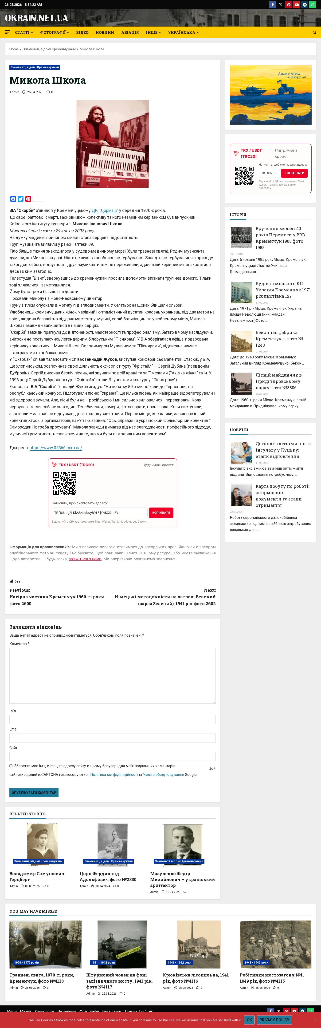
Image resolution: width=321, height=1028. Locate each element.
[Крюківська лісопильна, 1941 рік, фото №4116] (199, 944)
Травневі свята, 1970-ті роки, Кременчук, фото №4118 (41, 978)
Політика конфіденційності (114, 774)
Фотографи (89, 1011)
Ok (249, 1020)
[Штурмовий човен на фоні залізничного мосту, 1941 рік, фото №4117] (122, 944)
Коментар (19, 644)
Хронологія (44, 1011)
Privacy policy (274, 1020)
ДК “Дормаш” (105, 210)
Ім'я (12, 711)
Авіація (130, 32)
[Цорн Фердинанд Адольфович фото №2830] (112, 845)
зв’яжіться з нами (85, 558)
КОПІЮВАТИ (161, 512)
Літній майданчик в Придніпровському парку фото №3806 (279, 381)
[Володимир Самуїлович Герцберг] (42, 845)
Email (13, 729)
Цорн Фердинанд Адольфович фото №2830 (108, 876)
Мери (12, 1011)
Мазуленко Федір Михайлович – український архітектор (182, 879)
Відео (82, 32)
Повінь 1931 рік (139, 1011)
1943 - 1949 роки (256, 962)
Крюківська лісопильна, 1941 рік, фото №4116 (196, 978)
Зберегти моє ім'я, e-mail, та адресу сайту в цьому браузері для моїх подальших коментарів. (95, 766)
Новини (105, 32)
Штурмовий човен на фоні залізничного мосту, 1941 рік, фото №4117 (119, 980)
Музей (25, 1011)
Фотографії (53, 32)
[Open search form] (314, 32)
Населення (66, 1011)
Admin (14, 92)
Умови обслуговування (163, 774)
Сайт (13, 748)
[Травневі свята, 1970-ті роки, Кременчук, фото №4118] (45, 944)
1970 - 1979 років (26, 962)
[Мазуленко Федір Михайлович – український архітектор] (183, 845)
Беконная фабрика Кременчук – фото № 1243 (279, 338)
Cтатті (22, 32)
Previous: (56, 597)
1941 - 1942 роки (103, 962)
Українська (181, 32)
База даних (112, 1011)
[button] (7, 32)
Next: (165, 597)
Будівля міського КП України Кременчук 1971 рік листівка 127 (283, 290)
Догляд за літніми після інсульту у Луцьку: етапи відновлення (283, 450)
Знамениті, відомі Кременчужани (35, 67)
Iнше (151, 32)
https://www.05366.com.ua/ (56, 447)
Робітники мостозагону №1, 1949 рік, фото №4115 (272, 978)
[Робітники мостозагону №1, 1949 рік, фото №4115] (276, 944)
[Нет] (315, 1020)
